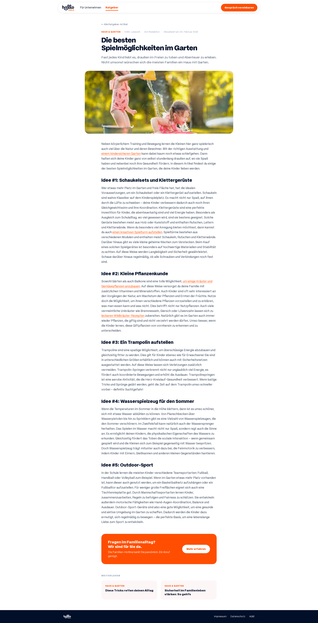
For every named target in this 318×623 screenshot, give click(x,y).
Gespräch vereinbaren (239, 7)
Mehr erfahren (196, 549)
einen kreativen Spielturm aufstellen (137, 232)
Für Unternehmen (90, 7)
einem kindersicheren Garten (121, 153)
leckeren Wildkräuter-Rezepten (122, 316)
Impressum (220, 616)
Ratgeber (112, 7)
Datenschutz (238, 616)
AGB (251, 616)
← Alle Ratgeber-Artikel (114, 24)
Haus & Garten (110, 32)
